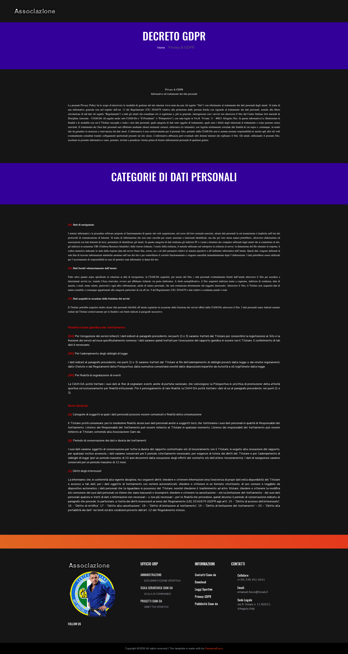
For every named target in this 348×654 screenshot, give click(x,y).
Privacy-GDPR (203, 596)
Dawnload (200, 582)
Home (160, 48)
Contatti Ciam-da (205, 574)
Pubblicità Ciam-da (206, 603)
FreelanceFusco (214, 648)
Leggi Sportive (203, 589)
